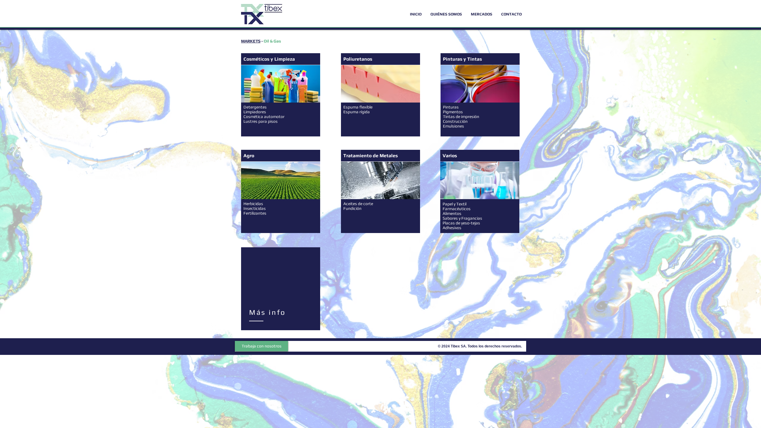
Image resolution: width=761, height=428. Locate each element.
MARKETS (250, 41)
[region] (280, 289)
